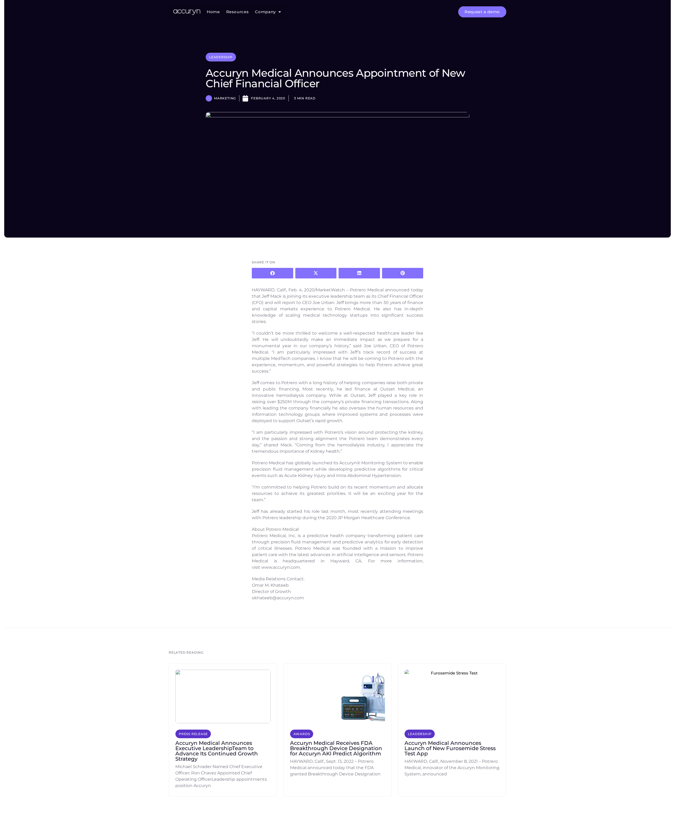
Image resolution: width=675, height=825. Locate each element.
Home (213, 11)
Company (265, 11)
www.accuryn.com (280, 567)
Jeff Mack (272, 296)
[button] (272, 273)
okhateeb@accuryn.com (278, 597)
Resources (237, 11)
